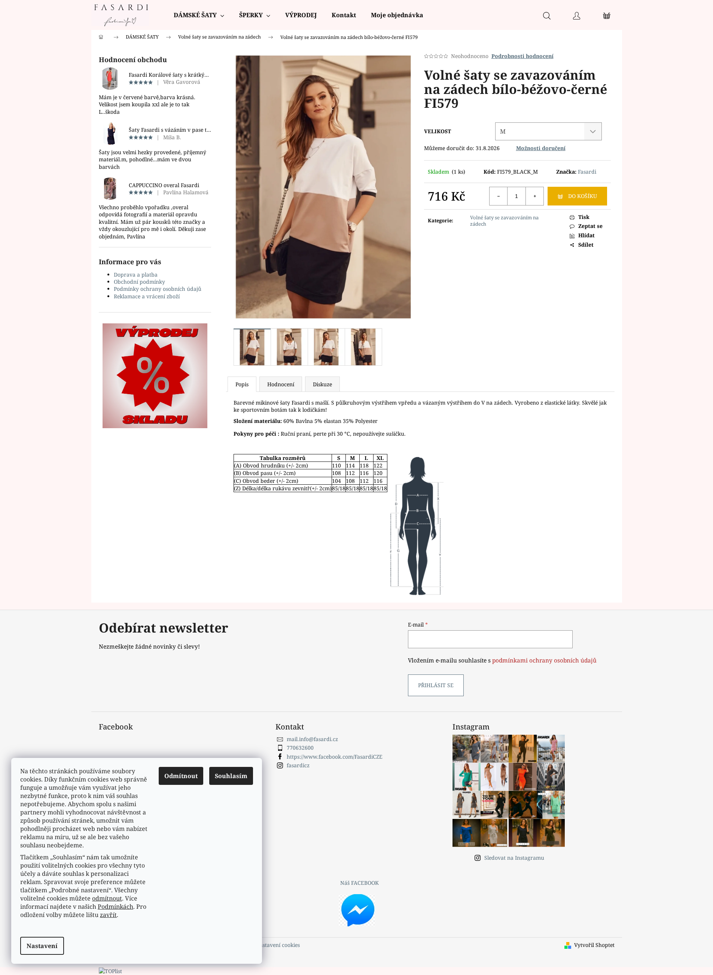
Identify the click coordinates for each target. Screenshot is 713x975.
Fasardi (587, 171)
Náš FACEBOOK (359, 882)
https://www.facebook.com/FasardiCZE (335, 756)
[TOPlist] (110, 970)
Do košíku (582, 195)
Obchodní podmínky (139, 281)
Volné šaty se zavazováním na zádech (504, 220)
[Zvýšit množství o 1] (534, 196)
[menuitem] (199, 15)
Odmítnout (181, 776)
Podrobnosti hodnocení (522, 56)
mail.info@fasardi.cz (312, 739)
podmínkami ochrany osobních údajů (544, 660)
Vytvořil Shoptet (594, 944)
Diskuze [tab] (322, 384)
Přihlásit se (436, 685)
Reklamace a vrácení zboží (147, 296)
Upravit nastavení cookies (268, 944)
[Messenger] (356, 909)
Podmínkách (115, 906)
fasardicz (298, 765)
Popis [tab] (242, 384)
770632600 (300, 747)
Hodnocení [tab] (280, 384)
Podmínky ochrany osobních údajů (157, 288)
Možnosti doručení (541, 148)
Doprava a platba (136, 274)
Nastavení (42, 946)
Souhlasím (231, 776)
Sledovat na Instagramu (514, 857)
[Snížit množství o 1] (499, 196)
